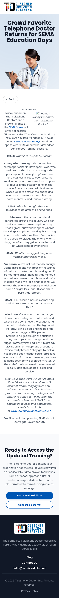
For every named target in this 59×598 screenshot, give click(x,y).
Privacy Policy (29, 591)
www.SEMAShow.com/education (31, 411)
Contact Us (29, 562)
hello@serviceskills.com (29, 568)
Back (11, 99)
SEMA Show (16, 127)
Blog (29, 557)
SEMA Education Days (27, 141)
